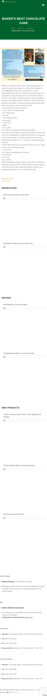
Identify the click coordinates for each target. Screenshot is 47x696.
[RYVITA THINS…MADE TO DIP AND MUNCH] (24, 489)
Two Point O (15, 692)
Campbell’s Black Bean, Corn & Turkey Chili (18, 353)
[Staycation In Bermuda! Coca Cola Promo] (24, 267)
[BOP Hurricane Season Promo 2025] (24, 218)
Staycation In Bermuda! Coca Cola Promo (18, 243)
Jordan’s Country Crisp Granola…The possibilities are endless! (22, 415)
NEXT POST (6, 181)
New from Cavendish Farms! (13, 514)
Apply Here (29, 617)
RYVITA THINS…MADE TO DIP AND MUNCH (19, 465)
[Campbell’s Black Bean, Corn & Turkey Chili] (24, 377)
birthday (9, 91)
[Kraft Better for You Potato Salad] (24, 328)
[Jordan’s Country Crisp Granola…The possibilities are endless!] (24, 440)
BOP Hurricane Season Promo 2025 (16, 195)
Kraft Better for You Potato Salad (15, 304)
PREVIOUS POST (8, 178)
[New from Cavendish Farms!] (24, 538)
